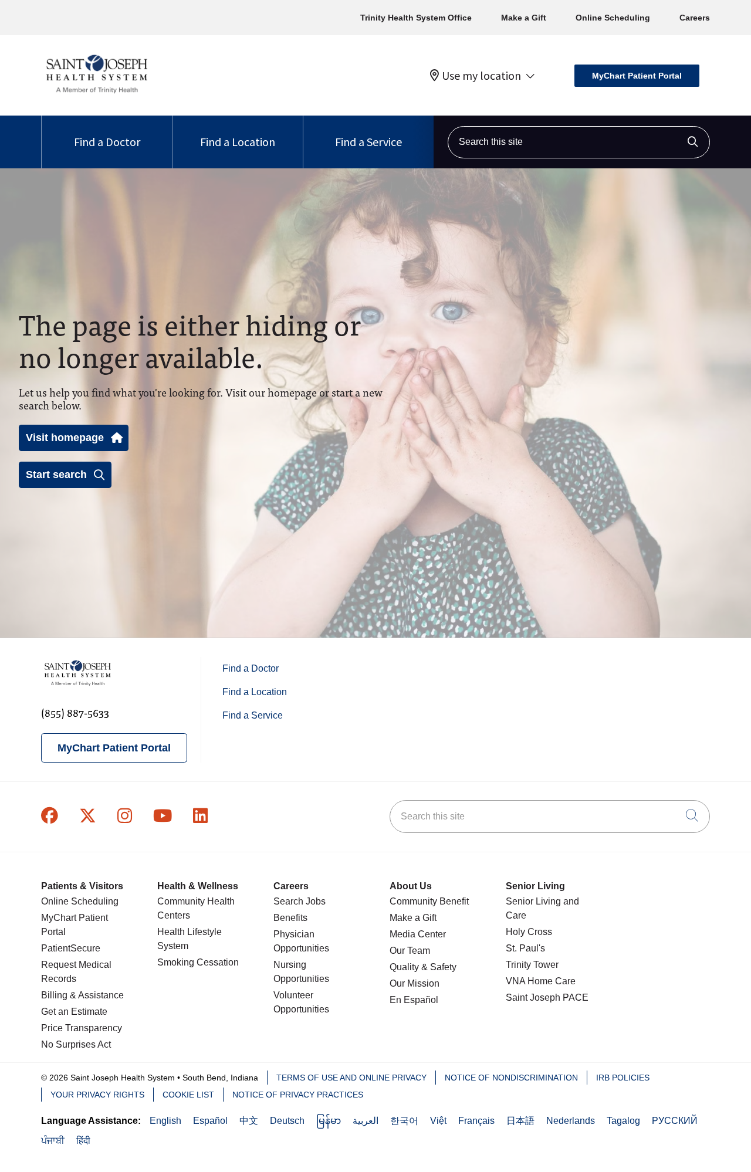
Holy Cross (529, 932)
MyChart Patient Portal (637, 75)
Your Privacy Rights (97, 1094)
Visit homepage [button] (65, 437)
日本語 (520, 1121)
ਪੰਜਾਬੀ (53, 1141)
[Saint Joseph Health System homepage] (96, 94)
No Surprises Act (76, 1044)
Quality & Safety (423, 967)
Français (476, 1121)
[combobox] (579, 142)
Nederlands (570, 1121)
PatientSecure (70, 948)
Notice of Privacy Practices (297, 1094)
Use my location (481, 76)
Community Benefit (429, 901)
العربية (365, 1121)
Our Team (410, 951)
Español (210, 1121)
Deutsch (287, 1121)
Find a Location (237, 141)
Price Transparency (81, 1028)
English (165, 1121)
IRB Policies (622, 1077)
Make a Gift (523, 17)
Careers (694, 17)
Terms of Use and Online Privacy (351, 1077)
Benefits (290, 918)
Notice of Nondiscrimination (511, 1077)
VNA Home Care (541, 981)
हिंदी (83, 1141)
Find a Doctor (107, 141)
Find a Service (368, 141)
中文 (248, 1121)
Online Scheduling (613, 17)
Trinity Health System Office (416, 17)
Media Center (418, 934)
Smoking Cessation (198, 962)
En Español (414, 1000)
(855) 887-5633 (75, 712)
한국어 (404, 1121)
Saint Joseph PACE (547, 997)
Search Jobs (299, 901)
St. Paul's (525, 948)
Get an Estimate (74, 1012)
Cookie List (188, 1094)
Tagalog (623, 1121)
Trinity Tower (532, 965)
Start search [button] (56, 474)
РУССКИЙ (675, 1121)
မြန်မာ (328, 1121)
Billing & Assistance (82, 995)
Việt (438, 1121)
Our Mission (414, 983)
